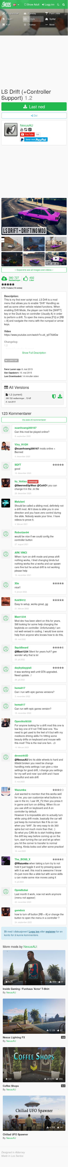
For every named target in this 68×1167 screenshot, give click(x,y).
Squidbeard (21, 647)
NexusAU (26, 125)
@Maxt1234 (21, 651)
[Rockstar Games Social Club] (30, 129)
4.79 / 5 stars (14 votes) (11, 288)
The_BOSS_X (22, 859)
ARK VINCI (21, 552)
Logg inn (34, 931)
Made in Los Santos (12, 1156)
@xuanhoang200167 (27, 448)
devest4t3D (21, 755)
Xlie (17, 583)
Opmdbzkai (21, 890)
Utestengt (33, 481)
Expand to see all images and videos (34, 269)
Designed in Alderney (13, 1152)
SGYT (18, 464)
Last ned (36, 106)
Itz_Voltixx (21, 481)
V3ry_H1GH (21, 444)
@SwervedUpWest (25, 485)
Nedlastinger (14, 280)
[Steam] (25, 129)
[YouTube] (21, 129)
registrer (50, 931)
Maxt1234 (20, 616)
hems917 (20, 688)
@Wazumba (22, 863)
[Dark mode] (58, 4)
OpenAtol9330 (23, 721)
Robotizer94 (22, 532)
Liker (31, 280)
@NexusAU (21, 759)
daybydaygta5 (23, 667)
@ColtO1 (42, 485)
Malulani (20, 501)
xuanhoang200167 (26, 427)
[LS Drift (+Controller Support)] (34, 216)
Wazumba (20, 790)
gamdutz (20, 910)
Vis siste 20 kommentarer (34, 419)
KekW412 (20, 600)
